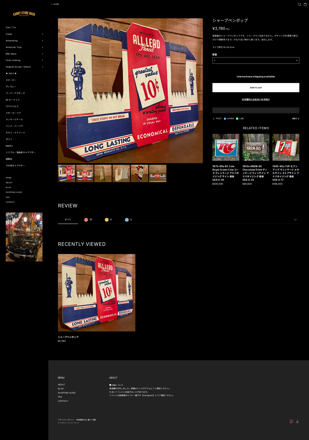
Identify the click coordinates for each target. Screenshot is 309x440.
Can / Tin (11, 27)
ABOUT (9, 182)
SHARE (230, 118)
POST (219, 118)
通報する (295, 118)
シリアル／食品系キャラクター (21, 152)
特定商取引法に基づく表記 (86, 420)
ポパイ (9, 139)
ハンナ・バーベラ (14, 126)
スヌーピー (11, 80)
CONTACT (10, 202)
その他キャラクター (15, 165)
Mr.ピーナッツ (13, 99)
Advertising (12, 40)
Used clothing (13, 60)
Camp (9, 34)
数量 (214, 54)
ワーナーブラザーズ (15, 93)
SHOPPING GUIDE (14, 192)
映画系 (9, 159)
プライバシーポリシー (66, 420)
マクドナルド (12, 106)
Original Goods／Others (18, 66)
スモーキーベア (13, 113)
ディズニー (11, 86)
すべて (68, 219)
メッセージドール (14, 119)
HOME (8, 178)
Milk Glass (11, 53)
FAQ (8, 197)
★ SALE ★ (11, 73)
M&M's (9, 145)
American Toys (14, 47)
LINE (241, 118)
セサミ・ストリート (15, 132)
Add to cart (256, 87)
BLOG (8, 187)
